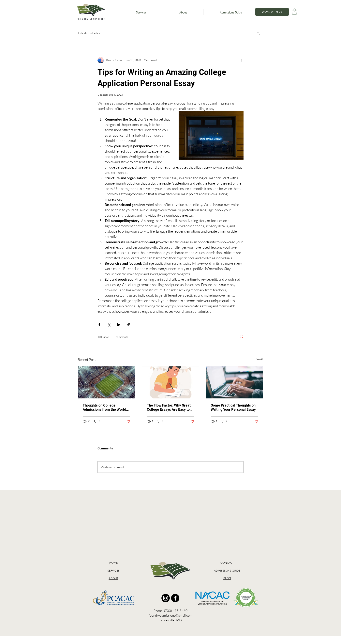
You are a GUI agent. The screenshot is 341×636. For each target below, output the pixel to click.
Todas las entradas (89, 33)
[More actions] (241, 60)
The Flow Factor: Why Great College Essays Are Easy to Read (169, 407)
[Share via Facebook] (99, 324)
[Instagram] (165, 598)
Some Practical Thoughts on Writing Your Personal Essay (233, 407)
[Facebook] (175, 598)
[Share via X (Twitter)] (109, 324)
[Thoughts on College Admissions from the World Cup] (106, 382)
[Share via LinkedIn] (119, 324)
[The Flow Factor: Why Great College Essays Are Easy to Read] (170, 382)
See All (259, 359)
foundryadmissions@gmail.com (170, 615)
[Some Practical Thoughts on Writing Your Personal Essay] (234, 382)
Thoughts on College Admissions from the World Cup (104, 407)
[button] (294, 11)
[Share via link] (128, 324)
